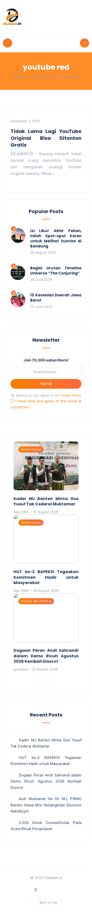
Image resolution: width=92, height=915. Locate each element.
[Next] (50, 680)
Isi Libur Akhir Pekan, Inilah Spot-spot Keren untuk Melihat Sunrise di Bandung (55, 238)
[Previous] (42, 680)
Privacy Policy (70, 395)
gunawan (20, 669)
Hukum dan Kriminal (36, 601)
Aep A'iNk (21, 512)
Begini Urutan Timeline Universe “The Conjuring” (55, 270)
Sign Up (46, 384)
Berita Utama (31, 449)
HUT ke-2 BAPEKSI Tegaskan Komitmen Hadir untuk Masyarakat (46, 577)
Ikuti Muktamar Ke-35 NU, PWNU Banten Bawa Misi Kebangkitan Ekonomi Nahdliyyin (46, 804)
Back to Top (48, 902)
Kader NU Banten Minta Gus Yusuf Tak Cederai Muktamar (46, 501)
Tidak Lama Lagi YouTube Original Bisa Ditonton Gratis (46, 138)
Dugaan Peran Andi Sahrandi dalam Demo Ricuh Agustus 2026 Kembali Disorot (46, 656)
